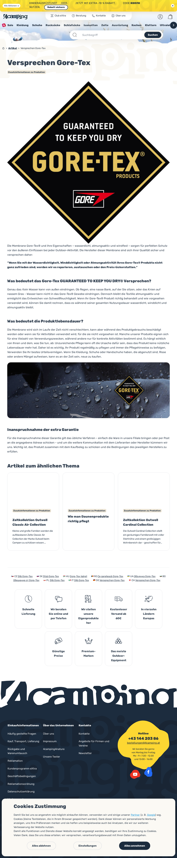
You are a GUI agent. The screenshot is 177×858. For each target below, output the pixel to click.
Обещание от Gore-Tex (26, 580)
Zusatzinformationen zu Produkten (26, 72)
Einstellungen (87, 845)
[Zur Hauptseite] (15, 17)
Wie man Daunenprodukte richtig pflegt (88, 519)
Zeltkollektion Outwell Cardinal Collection (140, 522)
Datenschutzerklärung (21, 791)
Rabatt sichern (56, 7)
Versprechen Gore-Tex (112, 580)
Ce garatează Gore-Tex (110, 576)
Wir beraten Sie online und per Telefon (58, 614)
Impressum (50, 741)
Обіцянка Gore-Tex (145, 576)
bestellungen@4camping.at (143, 742)
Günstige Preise (58, 653)
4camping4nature (53, 749)
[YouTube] (135, 774)
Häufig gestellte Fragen (22, 733)
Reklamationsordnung (21, 783)
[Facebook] (148, 772)
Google (151, 814)
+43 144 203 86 (143, 738)
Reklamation (15, 760)
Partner (135, 814)
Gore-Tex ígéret (78, 576)
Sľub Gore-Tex (51, 576)
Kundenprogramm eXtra (22, 768)
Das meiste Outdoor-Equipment (118, 656)
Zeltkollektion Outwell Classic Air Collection (29, 522)
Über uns (48, 733)
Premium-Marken (89, 653)
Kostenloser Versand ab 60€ (118, 614)
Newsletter (85, 753)
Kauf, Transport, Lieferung (23, 741)
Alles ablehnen (41, 845)
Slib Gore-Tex (25, 576)
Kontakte (84, 733)
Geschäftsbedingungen (22, 776)
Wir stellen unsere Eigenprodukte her (88, 616)
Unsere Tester (51, 756)
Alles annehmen (134, 845)
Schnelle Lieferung (28, 611)
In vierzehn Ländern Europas (148, 614)
